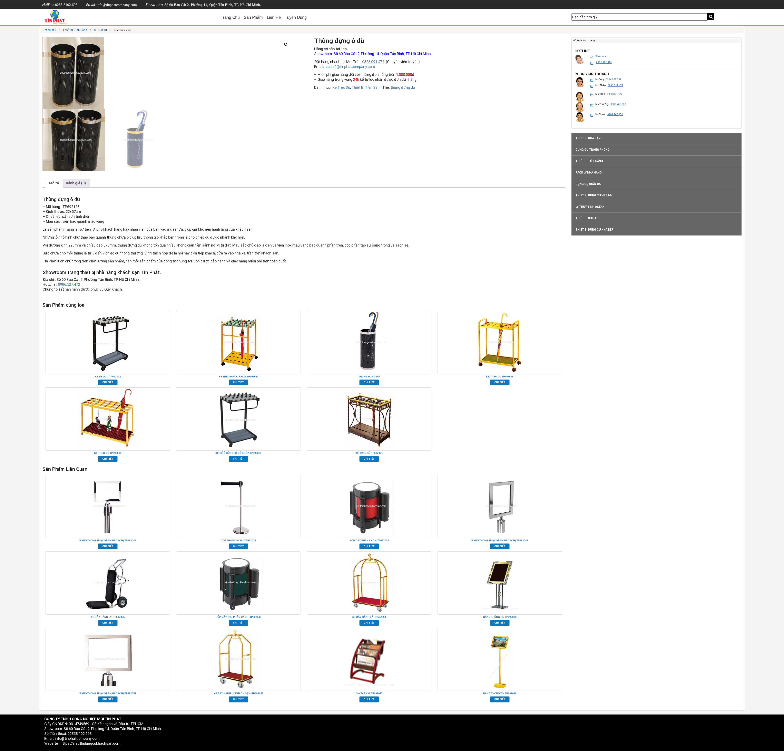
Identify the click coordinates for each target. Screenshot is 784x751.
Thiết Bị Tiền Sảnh (75, 30)
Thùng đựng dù (369, 376)
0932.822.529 (604, 62)
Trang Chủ (230, 17)
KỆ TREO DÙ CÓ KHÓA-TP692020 (238, 376)
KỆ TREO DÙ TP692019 (107, 453)
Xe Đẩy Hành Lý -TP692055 (108, 617)
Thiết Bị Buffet (587, 218)
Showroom (601, 56)
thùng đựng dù (403, 87)
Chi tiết (107, 382)
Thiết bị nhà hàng (589, 138)
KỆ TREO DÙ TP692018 (499, 376)
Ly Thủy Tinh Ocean (590, 206)
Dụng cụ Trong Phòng (593, 149)
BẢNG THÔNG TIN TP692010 (500, 693)
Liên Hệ (274, 17)
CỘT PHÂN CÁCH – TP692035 (238, 540)
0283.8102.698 (66, 5)
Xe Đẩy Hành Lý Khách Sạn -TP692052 (238, 693)
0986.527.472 (69, 284)
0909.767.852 (615, 114)
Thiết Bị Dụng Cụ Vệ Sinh (594, 195)
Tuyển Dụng (296, 17)
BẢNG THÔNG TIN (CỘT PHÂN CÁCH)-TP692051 (107, 693)
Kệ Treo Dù (101, 30)
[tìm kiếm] (710, 16)
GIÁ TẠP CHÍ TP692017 (369, 693)
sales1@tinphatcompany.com (350, 66)
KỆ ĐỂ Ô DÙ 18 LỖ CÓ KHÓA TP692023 (238, 453)
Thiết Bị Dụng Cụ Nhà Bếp (594, 229)
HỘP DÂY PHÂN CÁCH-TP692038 (369, 540)
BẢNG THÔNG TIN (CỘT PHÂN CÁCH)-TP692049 (107, 540)
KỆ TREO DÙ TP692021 (369, 453)
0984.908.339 (613, 79)
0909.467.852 (618, 104)
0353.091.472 (373, 62)
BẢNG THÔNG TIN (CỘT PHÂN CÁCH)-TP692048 (499, 540)
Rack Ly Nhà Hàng (589, 172)
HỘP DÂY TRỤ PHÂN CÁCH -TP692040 (238, 617)
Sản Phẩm (253, 17)
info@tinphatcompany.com (117, 5)
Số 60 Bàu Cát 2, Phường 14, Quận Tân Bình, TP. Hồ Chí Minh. (212, 5)
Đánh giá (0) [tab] (76, 183)
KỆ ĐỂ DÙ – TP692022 (108, 376)
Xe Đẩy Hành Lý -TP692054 (369, 617)
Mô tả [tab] (54, 183)
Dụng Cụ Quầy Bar (589, 184)
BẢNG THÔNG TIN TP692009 (500, 617)
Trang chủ (49, 30)
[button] (286, 44)
